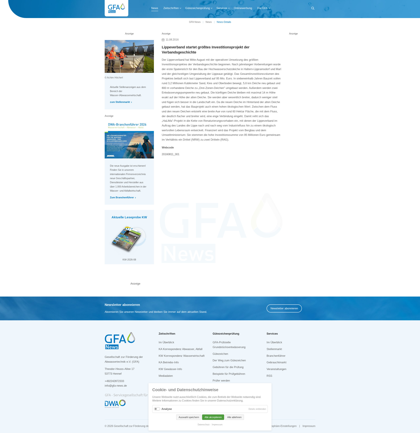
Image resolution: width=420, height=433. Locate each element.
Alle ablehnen (234, 417)
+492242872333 (114, 381)
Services (221, 8)
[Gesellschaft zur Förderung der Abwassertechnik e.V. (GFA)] (116, 8)
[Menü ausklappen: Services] (229, 8)
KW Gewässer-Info (170, 369)
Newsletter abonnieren (284, 308)
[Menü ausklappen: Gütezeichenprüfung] (212, 8)
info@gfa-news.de (116, 385)
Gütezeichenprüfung (197, 8)
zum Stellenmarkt (120, 102)
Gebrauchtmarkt (276, 362)
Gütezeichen (220, 353)
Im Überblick (166, 342)
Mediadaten (166, 375)
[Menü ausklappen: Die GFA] (269, 8)
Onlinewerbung (243, 8)
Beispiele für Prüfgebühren (229, 373)
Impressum (309, 426)
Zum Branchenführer (122, 197)
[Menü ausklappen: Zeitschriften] (180, 8)
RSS (269, 375)
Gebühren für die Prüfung (228, 367)
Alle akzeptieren (213, 417)
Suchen (312, 9)
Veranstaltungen (276, 369)
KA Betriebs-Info (169, 362)
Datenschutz (204, 424)
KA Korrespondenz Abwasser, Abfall (180, 349)
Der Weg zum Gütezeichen (229, 360)
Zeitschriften (171, 8)
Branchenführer (276, 355)
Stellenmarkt (274, 349)
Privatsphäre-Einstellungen (281, 426)
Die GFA (262, 8)
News (154, 8)
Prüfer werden (221, 380)
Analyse (166, 409)
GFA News (195, 22)
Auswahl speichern (189, 417)
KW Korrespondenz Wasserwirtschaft (182, 355)
